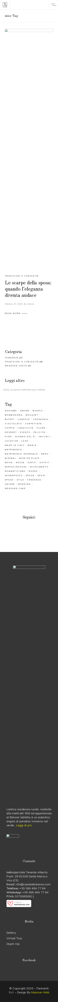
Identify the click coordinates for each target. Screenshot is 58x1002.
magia (32, 445)
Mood (9, 462)
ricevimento (39, 467)
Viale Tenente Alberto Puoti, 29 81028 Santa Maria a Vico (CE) (27, 876)
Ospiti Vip (12, 944)
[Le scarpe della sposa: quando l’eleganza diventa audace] (29, 149)
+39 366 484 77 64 (32, 888)
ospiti (32, 462)
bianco (38, 411)
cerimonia (40, 419)
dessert (11, 432)
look (24, 441)
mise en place (29, 458)
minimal (10, 458)
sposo (9, 480)
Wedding (24, 484)
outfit (44, 462)
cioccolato (13, 424)
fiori (8, 436)
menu (44, 454)
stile (20, 480)
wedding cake (15, 488)
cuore (41, 428)
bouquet (32, 415)
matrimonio (13, 449)
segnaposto (14, 475)
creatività (26, 428)
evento (25, 432)
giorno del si (25, 436)
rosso (33, 471)
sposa (30, 475)
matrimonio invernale (21, 454)
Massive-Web (40, 992)
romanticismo (15, 471)
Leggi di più (24, 825)
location (11, 441)
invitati (44, 436)
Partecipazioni (16, 467)
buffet (10, 419)
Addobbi (11, 411)
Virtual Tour (14, 938)
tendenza (34, 480)
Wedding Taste (16, 366)
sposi (42, 475)
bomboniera (14, 415)
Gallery (11, 932)
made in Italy (15, 445)
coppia (10, 428)
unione (10, 484)
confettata (33, 424)
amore (25, 411)
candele (24, 419)
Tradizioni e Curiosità (22, 276)
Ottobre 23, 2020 (13, 303)
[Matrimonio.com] (29, 903)
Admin (30, 303)
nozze (20, 462)
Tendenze (12, 358)
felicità (39, 432)
